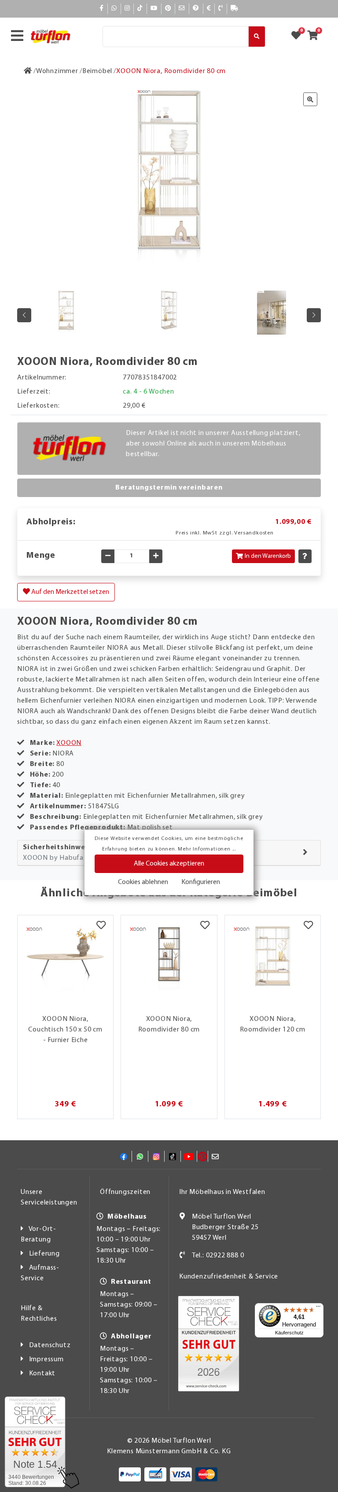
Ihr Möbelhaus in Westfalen (222, 1192)
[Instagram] (127, 8)
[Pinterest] (168, 8)
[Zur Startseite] (28, 71)
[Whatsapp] (114, 8)
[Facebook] (101, 8)
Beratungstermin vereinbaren (169, 487)
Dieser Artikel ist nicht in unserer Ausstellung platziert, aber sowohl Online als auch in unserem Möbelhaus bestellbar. (213, 444)
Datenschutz (50, 1345)
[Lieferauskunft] (234, 8)
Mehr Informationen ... (207, 849)
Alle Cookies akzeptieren (169, 863)
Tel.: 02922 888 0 (218, 1255)
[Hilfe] (196, 8)
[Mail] (182, 8)
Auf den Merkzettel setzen (69, 592)
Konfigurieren (200, 882)
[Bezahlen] (209, 8)
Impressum (46, 1359)
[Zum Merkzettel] (299, 36)
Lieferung (44, 1253)
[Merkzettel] (101, 926)
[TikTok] (140, 8)
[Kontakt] (221, 8)
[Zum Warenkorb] (315, 36)
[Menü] (318, 1308)
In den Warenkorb (268, 556)
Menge (40, 555)
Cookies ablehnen (143, 882)
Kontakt (42, 1373)
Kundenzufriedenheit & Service (228, 1276)
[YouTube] (154, 8)
